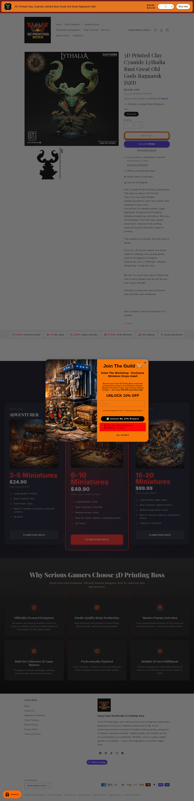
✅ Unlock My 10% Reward (123, 419)
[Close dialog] (145, 363)
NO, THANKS (123, 435)
